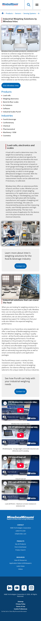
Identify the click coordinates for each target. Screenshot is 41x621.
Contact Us (20, 266)
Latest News (21, 566)
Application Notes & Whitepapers (20, 563)
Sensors (18, 13)
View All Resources (20, 560)
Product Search (20, 550)
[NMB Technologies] (3, 13)
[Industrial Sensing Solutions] (11, 4)
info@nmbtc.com (20, 534)
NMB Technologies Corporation (20, 528)
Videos (20, 569)
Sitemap (20, 601)
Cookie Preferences (20, 609)
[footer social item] (9, 587)
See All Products (20, 544)
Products (9, 13)
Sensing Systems (29, 13)
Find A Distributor (20, 547)
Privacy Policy (20, 604)
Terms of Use (20, 606)
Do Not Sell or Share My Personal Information (14, 611)
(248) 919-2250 (20, 531)
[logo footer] (20, 519)
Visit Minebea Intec (11, 85)
